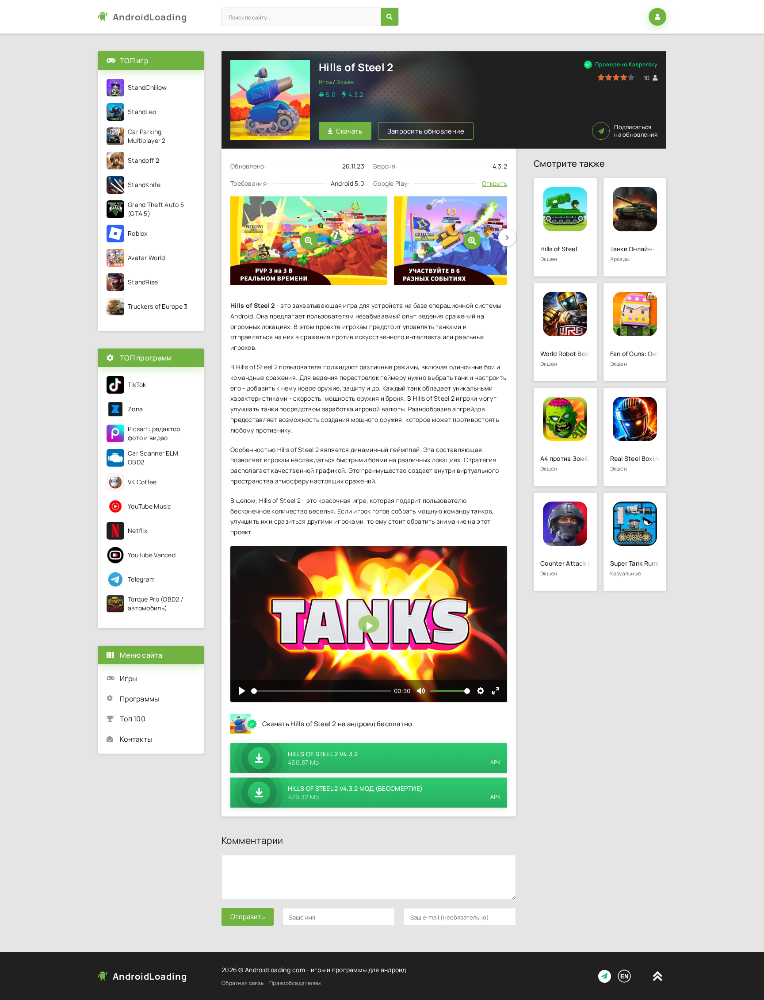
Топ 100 (132, 719)
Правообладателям (295, 983)
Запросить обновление (426, 131)
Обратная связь (243, 983)
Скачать (349, 131)
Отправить (247, 916)
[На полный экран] (496, 691)
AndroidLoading (150, 17)
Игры (325, 82)
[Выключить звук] (421, 691)
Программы (140, 699)
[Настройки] (481, 691)
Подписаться (635, 130)
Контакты (136, 739)
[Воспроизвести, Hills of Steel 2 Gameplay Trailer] (242, 691)
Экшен (345, 82)
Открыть (494, 183)
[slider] (321, 691)
